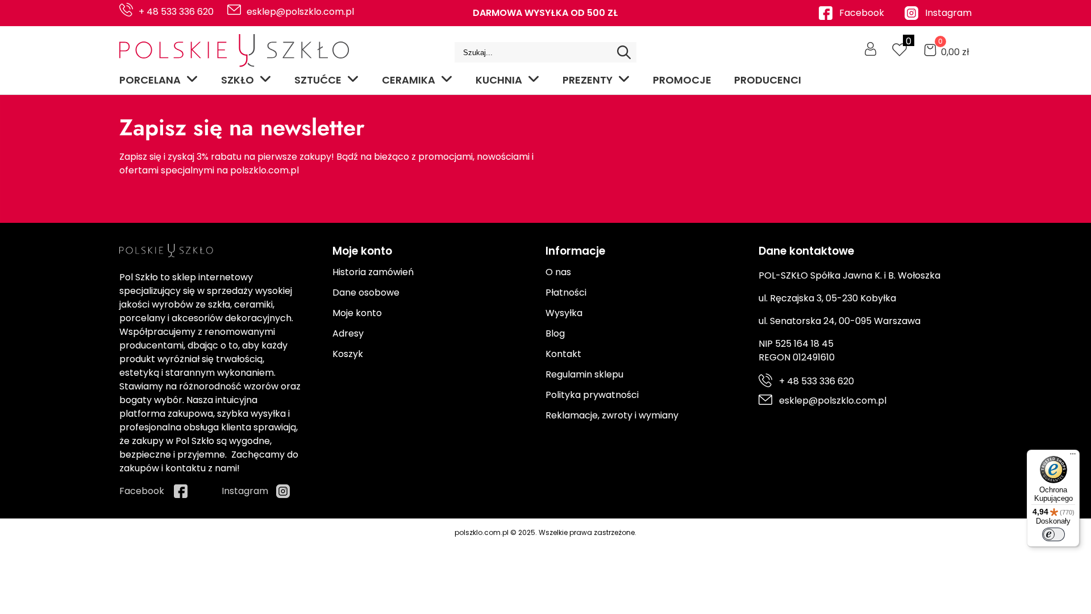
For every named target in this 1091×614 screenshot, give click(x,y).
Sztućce (318, 80)
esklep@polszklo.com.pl (300, 11)
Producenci (767, 80)
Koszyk (347, 353)
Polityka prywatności (592, 394)
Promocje (682, 80)
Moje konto (357, 313)
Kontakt (563, 353)
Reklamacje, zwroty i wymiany (612, 415)
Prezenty (588, 80)
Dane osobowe (365, 292)
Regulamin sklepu (584, 374)
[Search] (624, 52)
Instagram (948, 12)
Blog (555, 333)
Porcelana (150, 80)
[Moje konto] (870, 49)
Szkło (237, 80)
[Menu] (1073, 456)
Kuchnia (499, 80)
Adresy (348, 333)
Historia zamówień (373, 272)
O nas (558, 272)
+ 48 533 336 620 (176, 11)
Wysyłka (564, 313)
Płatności (566, 292)
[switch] (1053, 534)
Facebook (861, 12)
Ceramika (408, 80)
